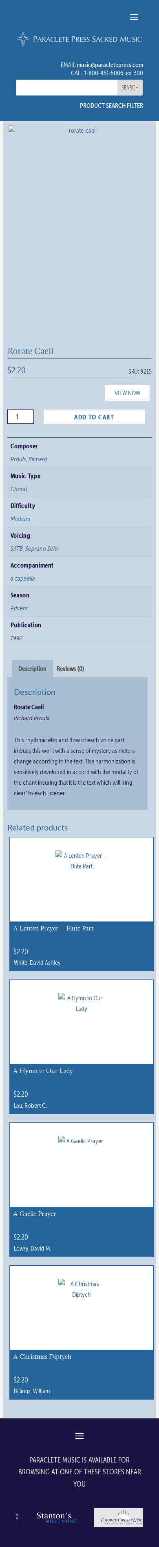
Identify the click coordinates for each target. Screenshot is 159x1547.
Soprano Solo (41, 548)
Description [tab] (32, 668)
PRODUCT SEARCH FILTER (111, 105)
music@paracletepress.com (110, 64)
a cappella (23, 578)
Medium (20, 518)
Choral (19, 489)
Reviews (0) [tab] (70, 668)
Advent (19, 608)
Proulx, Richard (29, 459)
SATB (17, 548)
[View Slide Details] (56, 1526)
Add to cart (94, 417)
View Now (127, 393)
